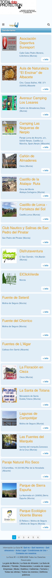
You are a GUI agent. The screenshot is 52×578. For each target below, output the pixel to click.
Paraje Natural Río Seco (20, 461)
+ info (45, 59)
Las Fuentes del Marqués (31, 438)
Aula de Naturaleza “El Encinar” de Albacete (34, 72)
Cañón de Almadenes (28, 158)
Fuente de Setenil (15, 297)
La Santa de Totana (34, 390)
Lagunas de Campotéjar (28, 415)
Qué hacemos (37, 547)
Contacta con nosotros (26, 553)
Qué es (26, 547)
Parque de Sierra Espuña (32, 487)
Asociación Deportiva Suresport (27, 42)
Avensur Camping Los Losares (33, 100)
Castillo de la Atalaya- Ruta (29, 181)
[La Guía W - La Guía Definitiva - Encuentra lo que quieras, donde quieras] (13, 24)
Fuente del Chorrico (17, 320)
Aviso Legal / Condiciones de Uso (31, 550)
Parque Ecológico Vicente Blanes (32, 512)
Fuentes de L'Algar (16, 343)
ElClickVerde (29, 274)
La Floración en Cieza (31, 369)
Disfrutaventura (31, 250)
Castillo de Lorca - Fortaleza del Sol (33, 206)
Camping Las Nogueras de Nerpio (29, 127)
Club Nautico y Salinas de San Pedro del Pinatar (25, 229)
